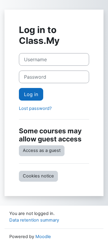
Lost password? (35, 108)
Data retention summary (34, 220)
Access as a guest (42, 150)
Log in (31, 94)
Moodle (43, 236)
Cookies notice (38, 176)
